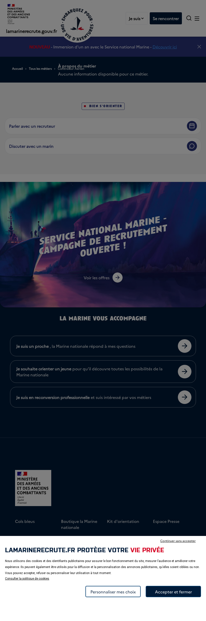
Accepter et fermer (173, 591)
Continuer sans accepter (178, 540)
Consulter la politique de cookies (27, 578)
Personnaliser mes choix (113, 591)
